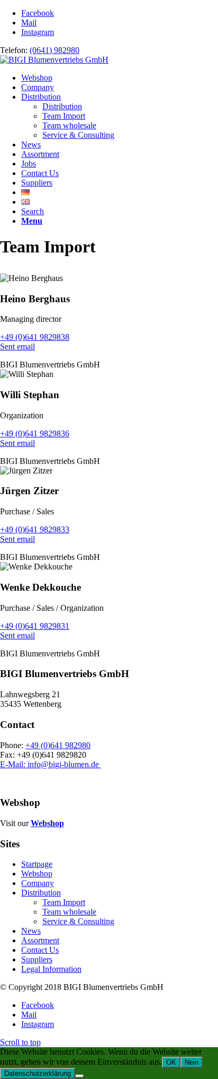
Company (37, 883)
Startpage (36, 864)
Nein (191, 1062)
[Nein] (79, 1075)
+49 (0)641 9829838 (34, 336)
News (31, 930)
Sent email (17, 346)
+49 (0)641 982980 (57, 745)
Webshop (47, 823)
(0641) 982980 (54, 50)
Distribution (41, 892)
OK (171, 1062)
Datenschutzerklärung (37, 1073)
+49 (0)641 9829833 (34, 529)
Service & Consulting (78, 921)
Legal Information (51, 968)
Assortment (40, 940)
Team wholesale (69, 911)
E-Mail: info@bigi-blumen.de (50, 764)
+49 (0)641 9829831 (34, 625)
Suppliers (36, 959)
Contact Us (40, 949)
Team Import (63, 902)
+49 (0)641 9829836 (34, 433)
